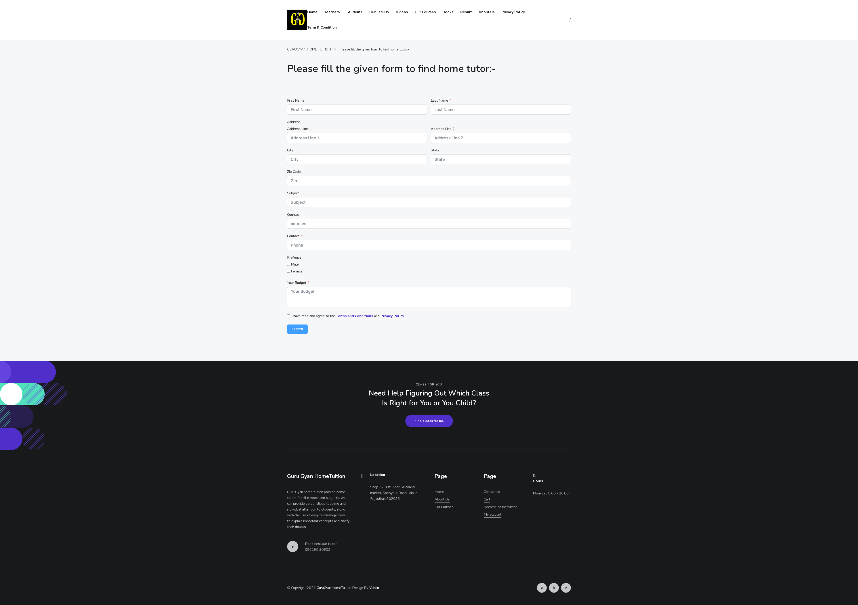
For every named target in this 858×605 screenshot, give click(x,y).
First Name (296, 100)
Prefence (294, 257)
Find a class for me (429, 421)
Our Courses (444, 507)
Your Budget (296, 282)
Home (439, 491)
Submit (297, 329)
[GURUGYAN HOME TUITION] (297, 20)
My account (492, 514)
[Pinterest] (566, 588)
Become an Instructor (500, 507)
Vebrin (374, 587)
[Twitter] (542, 588)
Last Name (439, 100)
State (435, 150)
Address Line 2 (443, 128)
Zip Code (294, 171)
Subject (293, 193)
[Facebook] (554, 588)
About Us (442, 499)
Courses (293, 214)
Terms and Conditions (354, 316)
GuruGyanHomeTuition (334, 587)
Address (294, 121)
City (290, 150)
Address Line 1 (299, 128)
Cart (487, 499)
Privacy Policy (392, 316)
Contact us (492, 491)
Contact (293, 236)
